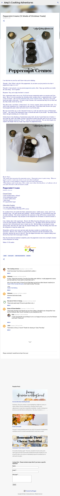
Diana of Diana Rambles (14, 308)
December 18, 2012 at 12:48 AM (19, 293)
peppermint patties (30, 88)
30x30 (24, 95)
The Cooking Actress (13, 268)
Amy (13, 314)
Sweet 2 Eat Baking (12, 287)
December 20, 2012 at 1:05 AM (29, 300)
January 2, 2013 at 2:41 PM (16, 325)
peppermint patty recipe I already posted (31, 98)
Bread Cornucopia (16, 426)
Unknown (9, 276)
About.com (10, 190)
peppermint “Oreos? (19, 120)
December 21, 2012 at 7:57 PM (27, 308)
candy (5, 255)
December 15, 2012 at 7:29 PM (26, 268)
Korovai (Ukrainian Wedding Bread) (21, 401)
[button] (4, 21)
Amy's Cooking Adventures (18, 2)
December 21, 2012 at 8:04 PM (21, 314)
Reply (9, 273)
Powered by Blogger (30, 491)
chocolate (10, 255)
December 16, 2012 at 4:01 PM (19, 276)
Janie (8, 325)
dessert (28, 255)
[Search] (35, 2)
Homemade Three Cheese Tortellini (21, 448)
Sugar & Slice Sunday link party (15, 284)
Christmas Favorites (20, 255)
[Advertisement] (30, 371)
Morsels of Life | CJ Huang (14, 301)
